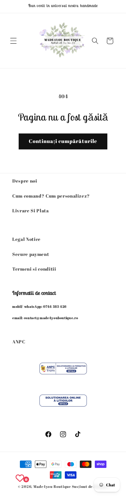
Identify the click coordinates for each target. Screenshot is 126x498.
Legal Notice (26, 239)
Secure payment (30, 254)
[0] (20, 478)
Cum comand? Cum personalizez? (51, 196)
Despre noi (24, 181)
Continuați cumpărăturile (63, 141)
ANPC (18, 341)
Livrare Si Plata (30, 210)
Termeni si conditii (34, 269)
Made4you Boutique (52, 486)
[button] (13, 40)
